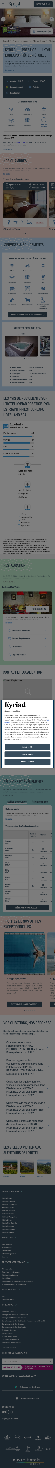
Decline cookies (27, 754)
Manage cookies (27, 747)
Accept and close (27, 762)
